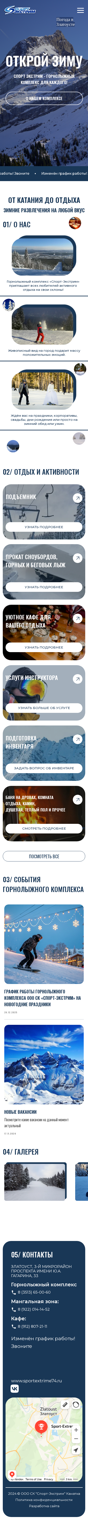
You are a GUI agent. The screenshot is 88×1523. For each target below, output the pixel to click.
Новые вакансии (20, 1112)
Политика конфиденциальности (44, 1500)
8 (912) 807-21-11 (32, 1326)
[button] (44, 708)
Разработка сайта (44, 1506)
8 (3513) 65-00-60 (34, 1292)
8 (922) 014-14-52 (34, 1309)
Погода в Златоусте (65, 22)
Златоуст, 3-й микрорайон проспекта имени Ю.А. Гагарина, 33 (41, 1271)
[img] (20, 10)
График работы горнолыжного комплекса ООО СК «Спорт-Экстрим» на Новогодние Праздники (42, 997)
